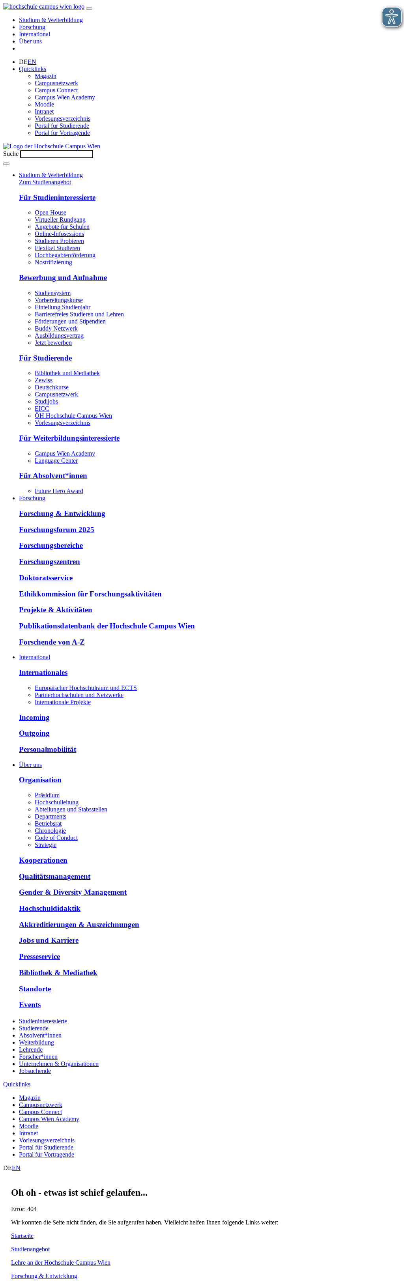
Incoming (34, 717)
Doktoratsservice (46, 578)
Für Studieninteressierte (57, 197)
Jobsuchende (35, 1070)
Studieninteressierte (43, 1021)
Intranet (44, 111)
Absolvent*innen (40, 1035)
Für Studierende (45, 358)
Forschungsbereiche (51, 545)
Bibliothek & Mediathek (58, 972)
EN (32, 61)
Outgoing (34, 733)
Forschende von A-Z (52, 642)
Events (30, 1004)
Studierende (34, 1028)
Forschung (32, 27)
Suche (11, 153)
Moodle (44, 104)
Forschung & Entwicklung (62, 513)
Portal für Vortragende (62, 132)
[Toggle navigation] (89, 8)
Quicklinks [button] (32, 68)
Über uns (30, 41)
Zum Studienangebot (45, 182)
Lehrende (31, 1049)
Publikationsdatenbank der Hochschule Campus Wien (107, 626)
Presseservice (39, 956)
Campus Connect (56, 90)
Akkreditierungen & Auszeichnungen (79, 924)
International (34, 34)
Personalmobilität (47, 749)
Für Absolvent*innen (53, 475)
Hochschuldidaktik (49, 908)
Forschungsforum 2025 (56, 529)
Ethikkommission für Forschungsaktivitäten (90, 594)
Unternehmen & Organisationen (59, 1063)
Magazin (45, 76)
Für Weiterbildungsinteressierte (69, 438)
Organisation (40, 780)
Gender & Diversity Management (73, 892)
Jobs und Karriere (49, 940)
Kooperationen (43, 860)
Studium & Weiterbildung (51, 20)
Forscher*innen (38, 1056)
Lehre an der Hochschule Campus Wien (60, 1262)
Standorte (35, 989)
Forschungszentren (49, 561)
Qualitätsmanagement (54, 876)
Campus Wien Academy (65, 97)
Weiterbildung (36, 1042)
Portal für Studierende (62, 125)
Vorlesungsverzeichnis (62, 118)
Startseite (22, 1235)
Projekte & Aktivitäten (55, 610)
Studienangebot (30, 1249)
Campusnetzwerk (56, 83)
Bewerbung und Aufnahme (63, 277)
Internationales (43, 672)
